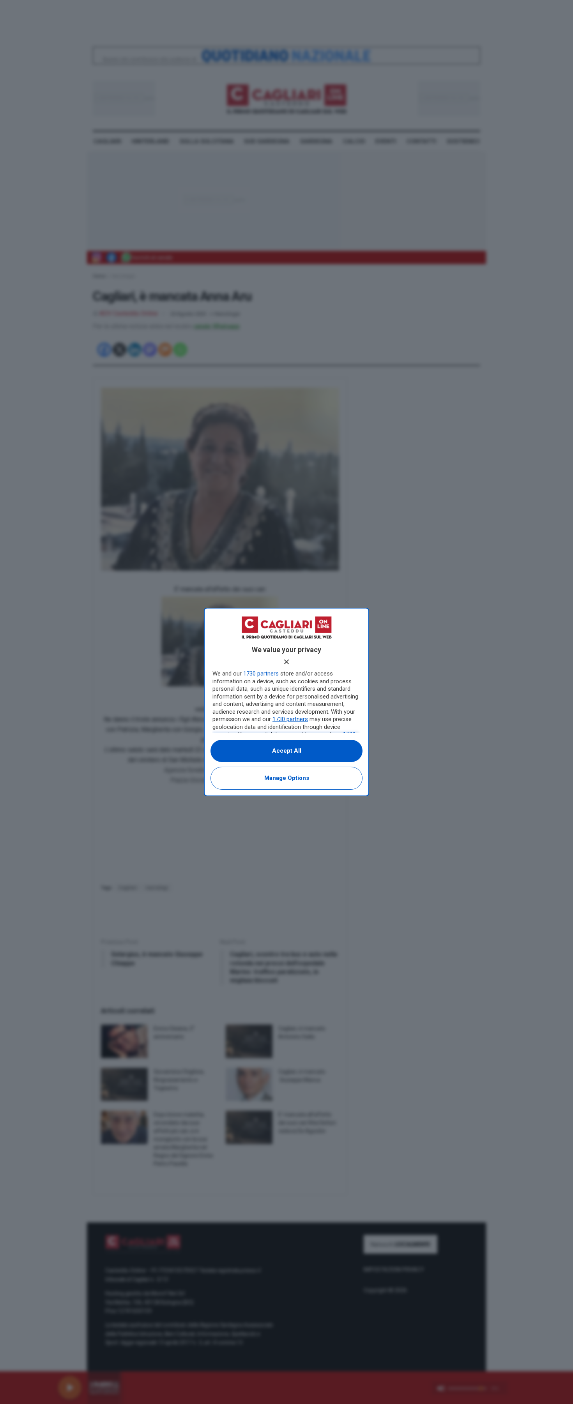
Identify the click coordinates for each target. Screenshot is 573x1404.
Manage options (286, 777)
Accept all (286, 750)
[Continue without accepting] (286, 662)
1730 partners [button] (261, 673)
